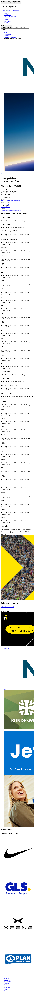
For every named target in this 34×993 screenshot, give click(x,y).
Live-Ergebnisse (5, 207)
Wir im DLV (7, 21)
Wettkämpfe (7, 15)
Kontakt (6, 978)
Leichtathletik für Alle (10, 18)
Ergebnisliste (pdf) (16, 210)
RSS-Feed (7, 984)
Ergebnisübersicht (6, 210)
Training (6, 19)
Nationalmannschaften (10, 16)
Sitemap (6, 983)
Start (5, 32)
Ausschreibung (5, 204)
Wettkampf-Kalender (10, 37)
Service (6, 22)
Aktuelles (6, 13)
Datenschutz (7, 981)
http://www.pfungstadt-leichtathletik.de (11, 200)
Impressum (7, 980)
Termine (6, 35)
